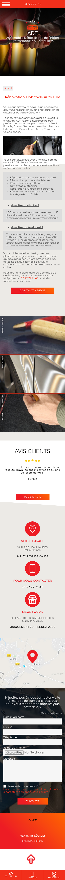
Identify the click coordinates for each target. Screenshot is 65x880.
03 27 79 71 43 (32, 4)
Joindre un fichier (14, 747)
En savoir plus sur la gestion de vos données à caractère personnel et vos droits (31, 790)
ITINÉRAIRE (32, 878)
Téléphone (10, 737)
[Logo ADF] (32, 25)
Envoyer (32, 801)
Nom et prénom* (13, 717)
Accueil (8, 88)
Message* (9, 758)
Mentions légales (33, 836)
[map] (32, 663)
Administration (32, 841)
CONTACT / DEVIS (33, 290)
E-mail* (7, 727)
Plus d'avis (32, 496)
